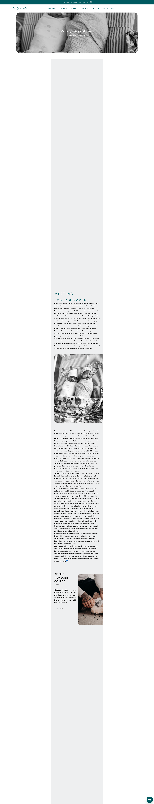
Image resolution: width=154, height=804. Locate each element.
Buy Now (60, 608)
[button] (136, 8)
